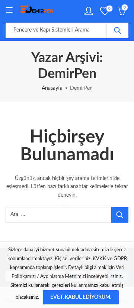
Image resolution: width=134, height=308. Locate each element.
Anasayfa (52, 88)
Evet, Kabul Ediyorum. (80, 297)
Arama (117, 30)
